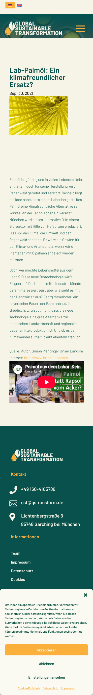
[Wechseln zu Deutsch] (10, 5)
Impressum (68, 688)
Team (15, 553)
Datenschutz (51, 688)
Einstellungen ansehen (46, 677)
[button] (85, 595)
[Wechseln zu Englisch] (19, 5)
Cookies (18, 579)
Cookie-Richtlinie (29, 688)
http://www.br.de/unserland (46, 357)
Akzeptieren (47, 650)
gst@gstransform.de (42, 502)
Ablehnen (46, 663)
